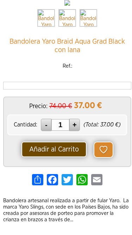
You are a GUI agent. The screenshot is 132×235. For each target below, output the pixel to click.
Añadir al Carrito (54, 149)
